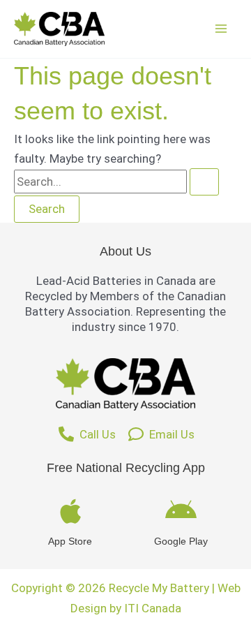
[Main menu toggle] (222, 29)
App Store (70, 541)
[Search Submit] (204, 182)
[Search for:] (116, 182)
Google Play (181, 541)
